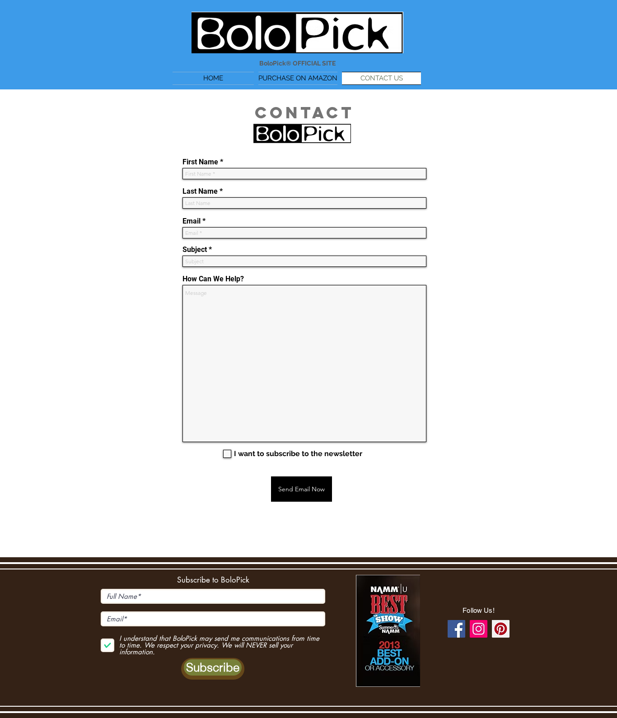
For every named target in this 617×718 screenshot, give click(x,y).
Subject (194, 249)
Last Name (200, 191)
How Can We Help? (213, 279)
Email (191, 221)
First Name (200, 162)
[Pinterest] (500, 629)
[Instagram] (478, 629)
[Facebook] (456, 629)
